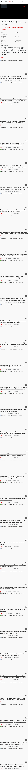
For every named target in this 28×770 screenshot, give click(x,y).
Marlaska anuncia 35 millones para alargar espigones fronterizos (13, 565)
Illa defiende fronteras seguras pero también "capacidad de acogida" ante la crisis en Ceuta (14, 232)
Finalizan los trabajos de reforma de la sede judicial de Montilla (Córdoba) (13, 410)
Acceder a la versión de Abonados (15, 27)
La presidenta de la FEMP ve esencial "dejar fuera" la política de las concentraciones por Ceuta (13, 344)
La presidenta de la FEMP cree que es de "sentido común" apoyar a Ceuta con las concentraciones (12, 477)
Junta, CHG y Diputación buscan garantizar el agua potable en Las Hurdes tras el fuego (13, 388)
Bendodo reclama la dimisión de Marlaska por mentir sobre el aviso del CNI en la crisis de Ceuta (14, 188)
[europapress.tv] (8, 2)
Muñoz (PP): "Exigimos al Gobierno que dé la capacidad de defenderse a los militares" (13, 765)
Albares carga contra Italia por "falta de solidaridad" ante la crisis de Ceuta (12, 366)
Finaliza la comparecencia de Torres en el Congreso (12, 610)
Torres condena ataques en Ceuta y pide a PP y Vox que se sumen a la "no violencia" (13, 743)
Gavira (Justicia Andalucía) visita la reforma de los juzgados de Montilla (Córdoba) (13, 454)
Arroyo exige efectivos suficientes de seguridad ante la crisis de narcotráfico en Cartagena (13, 432)
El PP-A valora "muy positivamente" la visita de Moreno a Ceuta (13, 499)
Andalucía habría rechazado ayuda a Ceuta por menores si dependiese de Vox (13, 321)
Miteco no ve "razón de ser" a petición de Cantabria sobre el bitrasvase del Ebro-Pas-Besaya (13, 699)
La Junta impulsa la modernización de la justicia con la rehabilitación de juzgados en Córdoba (13, 299)
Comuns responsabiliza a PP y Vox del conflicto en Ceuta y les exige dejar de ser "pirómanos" (12, 277)
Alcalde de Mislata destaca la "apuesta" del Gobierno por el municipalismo (13, 654)
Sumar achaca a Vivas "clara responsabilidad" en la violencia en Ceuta (14, 588)
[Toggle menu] (1, 2)
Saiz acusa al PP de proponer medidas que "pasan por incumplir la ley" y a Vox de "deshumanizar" (12, 122)
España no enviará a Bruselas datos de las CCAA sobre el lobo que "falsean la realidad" (13, 676)
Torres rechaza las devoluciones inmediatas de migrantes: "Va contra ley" (13, 632)
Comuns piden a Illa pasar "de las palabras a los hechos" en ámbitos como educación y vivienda (13, 255)
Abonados (24, 2)
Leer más (3, 54)
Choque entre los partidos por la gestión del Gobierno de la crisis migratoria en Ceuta (13, 99)
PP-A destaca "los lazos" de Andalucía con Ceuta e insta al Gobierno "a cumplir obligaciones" (12, 521)
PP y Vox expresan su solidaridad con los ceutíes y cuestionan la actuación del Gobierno (12, 144)
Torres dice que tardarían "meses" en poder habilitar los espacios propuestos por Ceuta (13, 721)
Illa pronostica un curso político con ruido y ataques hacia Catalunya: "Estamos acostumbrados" (13, 210)
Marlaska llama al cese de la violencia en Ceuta (12, 543)
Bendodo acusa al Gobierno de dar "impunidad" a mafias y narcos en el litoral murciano (13, 166)
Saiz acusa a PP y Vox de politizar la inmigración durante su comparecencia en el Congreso (13, 77)
